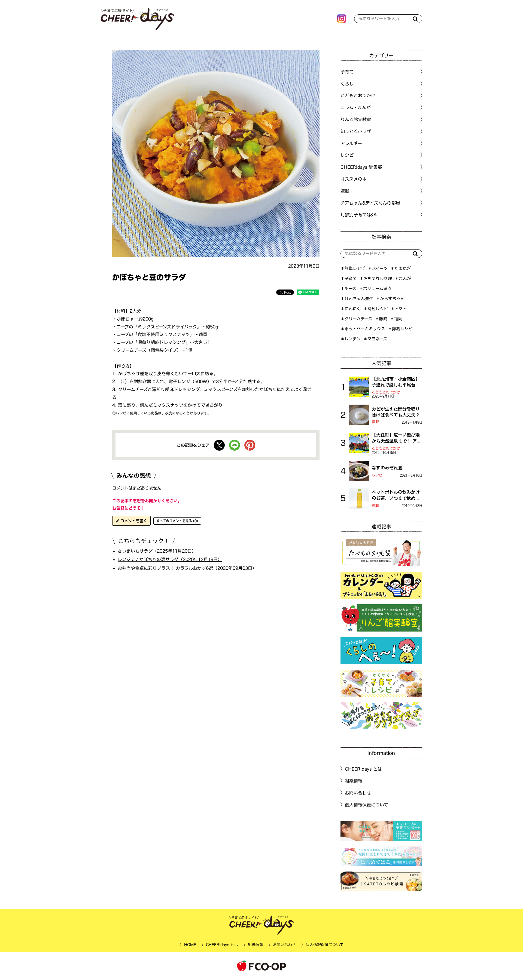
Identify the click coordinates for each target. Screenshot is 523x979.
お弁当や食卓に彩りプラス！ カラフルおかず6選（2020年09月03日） (187, 568)
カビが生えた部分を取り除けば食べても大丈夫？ (396, 412)
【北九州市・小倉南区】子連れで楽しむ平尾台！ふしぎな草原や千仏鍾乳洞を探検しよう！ (396, 382)
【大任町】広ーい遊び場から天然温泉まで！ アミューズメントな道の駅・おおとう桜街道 (396, 438)
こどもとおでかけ (386, 392)
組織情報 (353, 781)
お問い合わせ (358, 793)
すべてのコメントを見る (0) (177, 520)
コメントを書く (133, 521)
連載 (344, 191)
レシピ (377, 475)
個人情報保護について (366, 805)
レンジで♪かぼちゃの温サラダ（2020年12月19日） (170, 559)
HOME (190, 945)
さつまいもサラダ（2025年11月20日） (157, 551)
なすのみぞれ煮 (387, 468)
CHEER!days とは (363, 769)
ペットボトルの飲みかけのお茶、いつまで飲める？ (396, 495)
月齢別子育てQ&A (358, 215)
